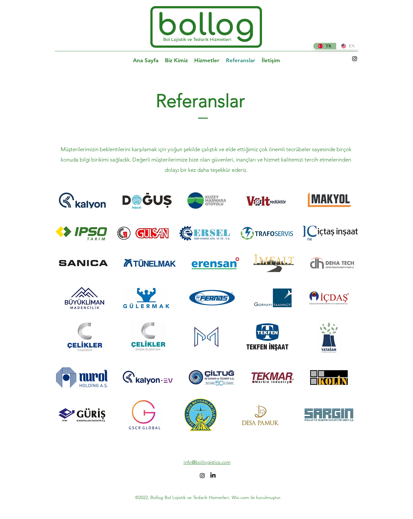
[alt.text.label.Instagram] (354, 58)
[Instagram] (202, 475)
